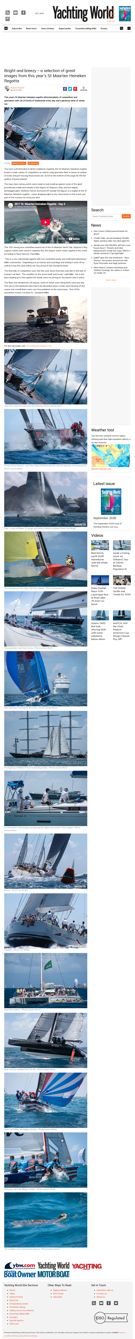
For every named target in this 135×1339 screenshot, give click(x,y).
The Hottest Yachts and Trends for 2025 (122, 591)
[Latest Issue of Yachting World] (125, 13)
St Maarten (33, 163)
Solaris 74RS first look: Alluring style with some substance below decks (98, 631)
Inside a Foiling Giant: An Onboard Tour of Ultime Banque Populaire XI (121, 560)
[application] (45, 319)
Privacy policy (18, 1336)
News (96, 225)
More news (111, 280)
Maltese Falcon (18, 163)
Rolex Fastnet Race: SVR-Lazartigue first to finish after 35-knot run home (99, 596)
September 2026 (104, 518)
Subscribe (111, 9)
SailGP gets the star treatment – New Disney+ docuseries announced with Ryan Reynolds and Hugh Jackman (111, 260)
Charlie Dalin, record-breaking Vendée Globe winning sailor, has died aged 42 (112, 239)
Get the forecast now (101, 468)
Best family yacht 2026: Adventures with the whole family (99, 559)
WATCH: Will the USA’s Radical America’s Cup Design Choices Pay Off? (121, 631)
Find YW (111, 21)
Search (126, 216)
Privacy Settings (31, 1336)
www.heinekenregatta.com (38, 345)
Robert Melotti (17, 87)
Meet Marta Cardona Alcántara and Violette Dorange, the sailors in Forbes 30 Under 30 (111, 270)
